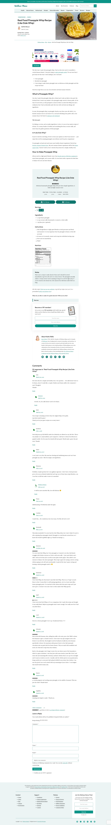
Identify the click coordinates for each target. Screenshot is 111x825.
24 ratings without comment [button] (57, 710)
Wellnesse (45, 341)
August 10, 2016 (40, 617)
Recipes (29, 17)
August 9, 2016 (40, 631)
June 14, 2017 (39, 501)
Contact (39, 807)
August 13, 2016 (40, 597)
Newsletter (39, 797)
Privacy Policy (49, 787)
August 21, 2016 (40, 575)
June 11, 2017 (39, 515)
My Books (39, 803)
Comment (35, 724)
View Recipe (36, 65)
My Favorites (21, 805)
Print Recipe (46, 202)
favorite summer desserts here (40, 145)
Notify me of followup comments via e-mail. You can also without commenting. (52, 764)
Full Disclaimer (44, 787)
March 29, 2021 (40, 377)
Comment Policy (64, 787)
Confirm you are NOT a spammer (43, 773)
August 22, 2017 (40, 452)
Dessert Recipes (21, 17)
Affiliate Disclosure (55, 787)
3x (42, 210)
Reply (33, 391)
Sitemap (39, 805)
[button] (52, 183)
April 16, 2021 (41, 398)
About (19, 799)
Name (34, 745)
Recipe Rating (36, 720)
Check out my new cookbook (47, 289)
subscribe (65, 763)
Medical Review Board (42, 801)
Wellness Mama (41, 42)
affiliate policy (23, 35)
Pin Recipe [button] (67, 202)
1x (37, 210)
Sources (36, 300)
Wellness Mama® (26, 821)
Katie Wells (44, 339)
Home (19, 797)
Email (34, 752)
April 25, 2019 (39, 412)
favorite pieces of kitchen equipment (67, 156)
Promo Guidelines (60, 805)
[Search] (95, 5)
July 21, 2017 (39, 468)
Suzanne (40, 396)
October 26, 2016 (40, 548)
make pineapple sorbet (61, 72)
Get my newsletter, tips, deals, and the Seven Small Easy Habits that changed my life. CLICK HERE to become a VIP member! (55, 1)
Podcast (20, 803)
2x (40, 210)
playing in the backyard (53, 116)
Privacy (57, 797)
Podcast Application (41, 799)
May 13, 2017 (39, 529)
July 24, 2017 (41, 487)
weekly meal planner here (45, 291)
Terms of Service (38, 787)
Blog (46, 42)
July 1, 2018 (39, 431)
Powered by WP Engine (41, 821)
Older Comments (36, 707)
